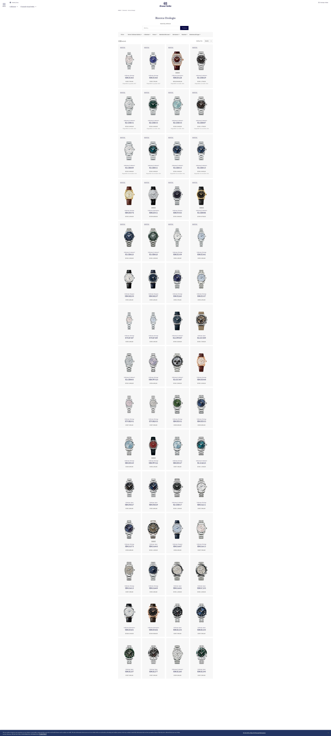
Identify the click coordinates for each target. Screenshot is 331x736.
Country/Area (15, 2)
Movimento (175, 34)
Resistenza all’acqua (194, 34)
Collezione (146, 34)
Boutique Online (324, 2)
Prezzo (154, 34)
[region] (165, 733)
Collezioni (13, 7)
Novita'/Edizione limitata (134, 34)
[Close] (328, 733)
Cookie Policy (43, 734)
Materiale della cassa (164, 34)
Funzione (184, 34)
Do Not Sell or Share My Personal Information (254, 733)
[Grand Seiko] (165, 4)
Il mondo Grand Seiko (28, 7)
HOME (119, 10)
